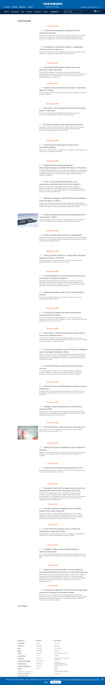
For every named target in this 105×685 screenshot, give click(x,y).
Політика (39, 648)
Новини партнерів (24, 661)
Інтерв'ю (20, 646)
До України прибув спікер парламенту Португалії (63, 124)
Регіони (29, 12)
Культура (37, 12)
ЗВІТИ (56, 669)
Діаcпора (39, 665)
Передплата (58, 648)
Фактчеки (39, 653)
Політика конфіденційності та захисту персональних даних (61, 664)
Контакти (57, 646)
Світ (22, 12)
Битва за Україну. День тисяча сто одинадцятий (63, 235)
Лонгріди (21, 658)
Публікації (21, 643)
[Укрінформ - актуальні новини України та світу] (52, 4)
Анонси (30, 7)
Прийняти (55, 682)
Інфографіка (22, 656)
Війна (7, 12)
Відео (19, 651)
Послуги (7, 7)
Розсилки (57, 674)
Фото (19, 648)
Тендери (56, 655)
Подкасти (21, 640)
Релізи (20, 669)
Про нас (56, 643)
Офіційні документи (24, 666)
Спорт (45, 12)
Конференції (22, 664)
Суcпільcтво (40, 660)
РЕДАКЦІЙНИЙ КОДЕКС (61, 671)
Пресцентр (22, 7)
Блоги (20, 653)
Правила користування (61, 653)
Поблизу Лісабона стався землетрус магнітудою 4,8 (64, 427)
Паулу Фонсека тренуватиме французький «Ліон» (63, 468)
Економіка (15, 12)
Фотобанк (14, 7)
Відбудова (39, 646)
